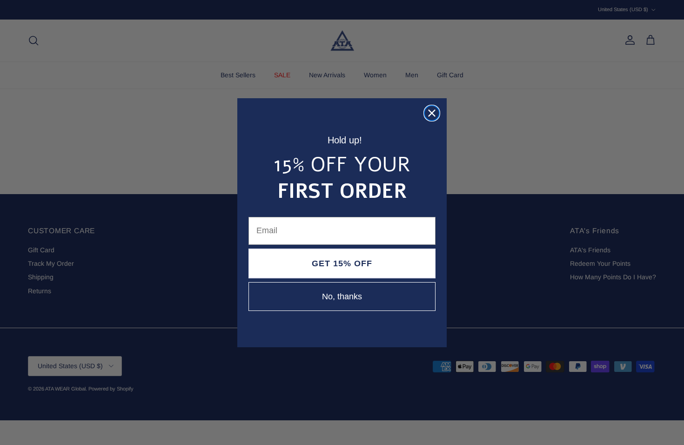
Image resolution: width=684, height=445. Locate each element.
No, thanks (342, 296)
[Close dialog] (431, 113)
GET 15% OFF (342, 263)
